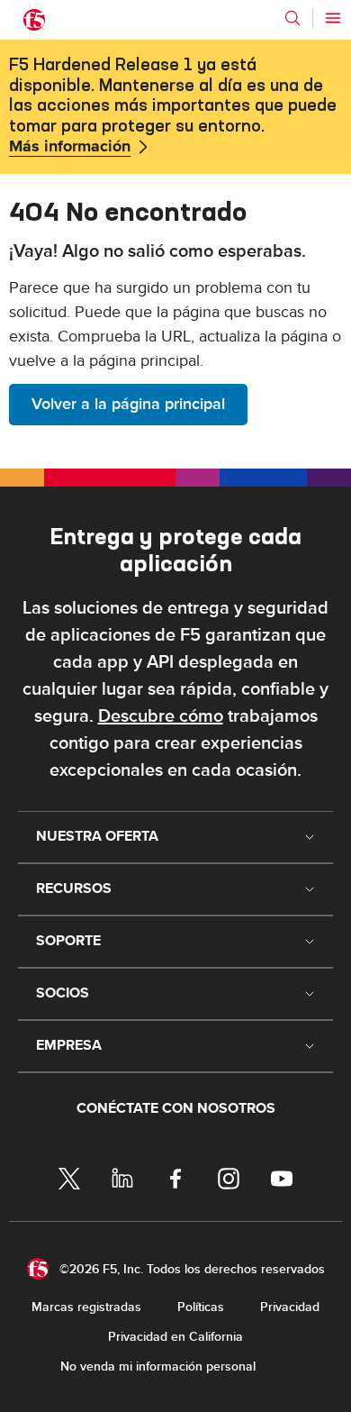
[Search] (293, 18)
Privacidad (290, 1307)
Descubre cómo (160, 716)
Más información (69, 147)
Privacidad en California (175, 1336)
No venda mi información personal (158, 1366)
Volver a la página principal (128, 404)
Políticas (200, 1307)
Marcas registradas (86, 1307)
